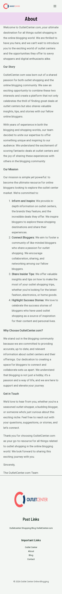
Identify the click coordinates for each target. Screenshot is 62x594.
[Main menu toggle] (55, 6)
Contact (31, 559)
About (31, 551)
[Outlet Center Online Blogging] (11, 6)
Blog (31, 555)
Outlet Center (31, 547)
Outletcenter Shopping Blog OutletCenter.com (31, 528)
